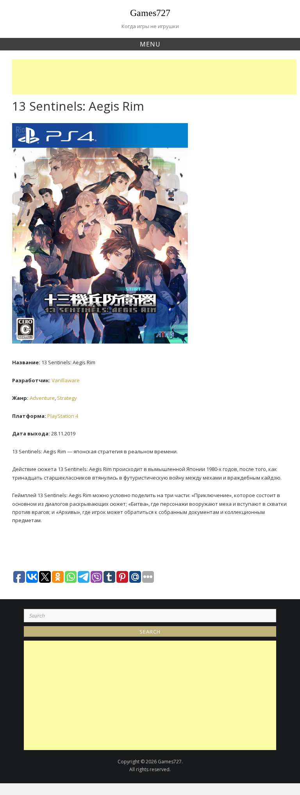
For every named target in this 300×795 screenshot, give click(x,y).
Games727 (150, 13)
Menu (150, 44)
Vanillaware (66, 380)
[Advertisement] (156, 77)
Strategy (67, 397)
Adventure (42, 397)
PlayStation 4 (62, 415)
